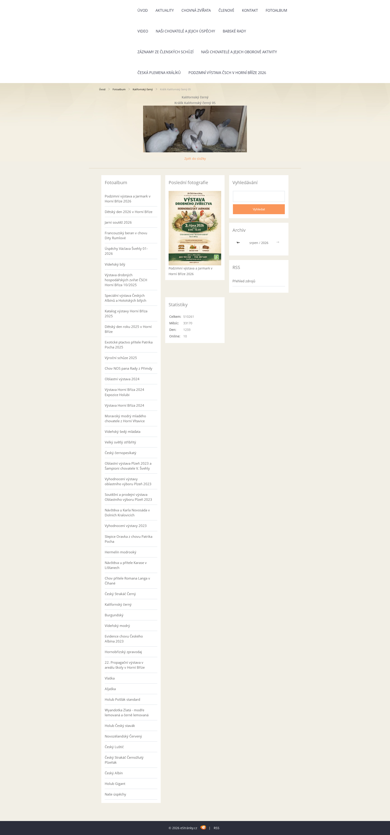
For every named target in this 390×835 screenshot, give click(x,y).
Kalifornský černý (143, 89)
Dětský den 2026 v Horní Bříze (128, 211)
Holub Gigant (115, 783)
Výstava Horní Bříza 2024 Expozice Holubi (124, 392)
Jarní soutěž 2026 (118, 222)
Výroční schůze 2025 (121, 357)
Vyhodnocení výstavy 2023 (126, 525)
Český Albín (114, 773)
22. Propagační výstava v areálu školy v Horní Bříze (125, 665)
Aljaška (110, 689)
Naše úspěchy (115, 794)
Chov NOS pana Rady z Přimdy (128, 368)
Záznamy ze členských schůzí (165, 51)
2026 (264, 243)
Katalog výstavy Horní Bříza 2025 (126, 313)
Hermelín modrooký (120, 552)
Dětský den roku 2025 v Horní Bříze (128, 329)
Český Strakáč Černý (120, 593)
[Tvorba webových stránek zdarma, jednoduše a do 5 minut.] (203, 827)
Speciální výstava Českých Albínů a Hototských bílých (125, 298)
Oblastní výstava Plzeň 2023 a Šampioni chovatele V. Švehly (128, 466)
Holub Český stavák (120, 725)
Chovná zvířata (196, 10)
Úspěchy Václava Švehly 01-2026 (126, 251)
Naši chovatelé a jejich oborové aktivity (239, 51)
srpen (253, 243)
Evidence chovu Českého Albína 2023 (124, 638)
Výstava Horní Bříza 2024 (124, 405)
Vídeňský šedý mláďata (122, 431)
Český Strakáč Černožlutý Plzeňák (124, 760)
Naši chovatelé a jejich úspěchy (185, 31)
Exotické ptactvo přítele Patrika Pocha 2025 (129, 344)
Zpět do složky (195, 158)
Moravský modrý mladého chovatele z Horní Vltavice (125, 418)
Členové (226, 10)
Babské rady (234, 31)
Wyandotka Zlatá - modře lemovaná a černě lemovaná (127, 712)
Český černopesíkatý (120, 452)
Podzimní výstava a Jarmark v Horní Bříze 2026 (128, 198)
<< (239, 243)
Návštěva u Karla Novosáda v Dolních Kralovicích (127, 512)
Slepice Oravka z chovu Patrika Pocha (128, 539)
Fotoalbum (276, 10)
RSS (216, 828)
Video (142, 31)
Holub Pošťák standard (122, 699)
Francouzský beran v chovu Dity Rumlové (126, 235)
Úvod (142, 10)
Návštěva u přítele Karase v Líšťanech (126, 565)
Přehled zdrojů (243, 281)
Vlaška (110, 678)
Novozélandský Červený (123, 736)
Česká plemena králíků (159, 72)
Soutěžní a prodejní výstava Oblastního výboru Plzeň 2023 (128, 497)
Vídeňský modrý (117, 625)
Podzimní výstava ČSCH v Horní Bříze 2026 (227, 72)
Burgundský (114, 615)
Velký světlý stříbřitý (120, 442)
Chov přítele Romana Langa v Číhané (127, 580)
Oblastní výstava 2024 (122, 379)
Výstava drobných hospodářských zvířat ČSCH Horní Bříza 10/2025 (126, 280)
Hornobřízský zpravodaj (123, 651)
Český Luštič (114, 747)
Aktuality (165, 10)
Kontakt (250, 10)
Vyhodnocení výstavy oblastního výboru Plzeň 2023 (128, 481)
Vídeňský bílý (115, 264)
